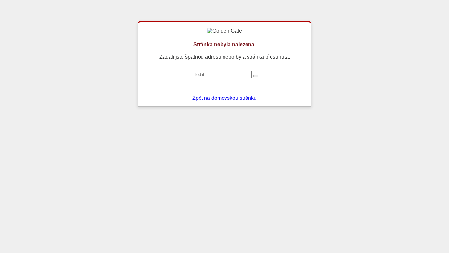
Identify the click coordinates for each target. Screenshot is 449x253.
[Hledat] (255, 76)
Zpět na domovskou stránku (224, 98)
